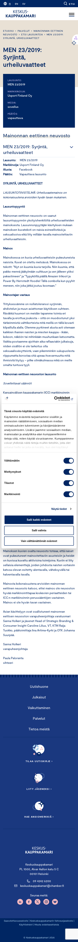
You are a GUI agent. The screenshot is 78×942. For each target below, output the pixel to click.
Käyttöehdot (26, 924)
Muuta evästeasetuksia (46, 924)
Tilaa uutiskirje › (39, 761)
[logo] (20, 13)
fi (10, 3)
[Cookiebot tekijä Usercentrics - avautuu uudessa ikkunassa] (58, 398)
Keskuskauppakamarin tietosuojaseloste (51, 920)
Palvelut (24, 30)
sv (23, 3)
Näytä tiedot (59, 508)
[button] (69, 3)
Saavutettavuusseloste (16, 920)
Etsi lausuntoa (32, 34)
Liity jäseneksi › (39, 788)
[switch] (68, 472)
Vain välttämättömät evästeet (39, 540)
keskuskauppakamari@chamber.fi (42, 885)
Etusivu (8, 30)
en (16, 3)
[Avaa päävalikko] (71, 13)
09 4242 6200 (42, 881)
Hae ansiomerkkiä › (39, 816)
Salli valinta (39, 530)
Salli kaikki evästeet (39, 519)
